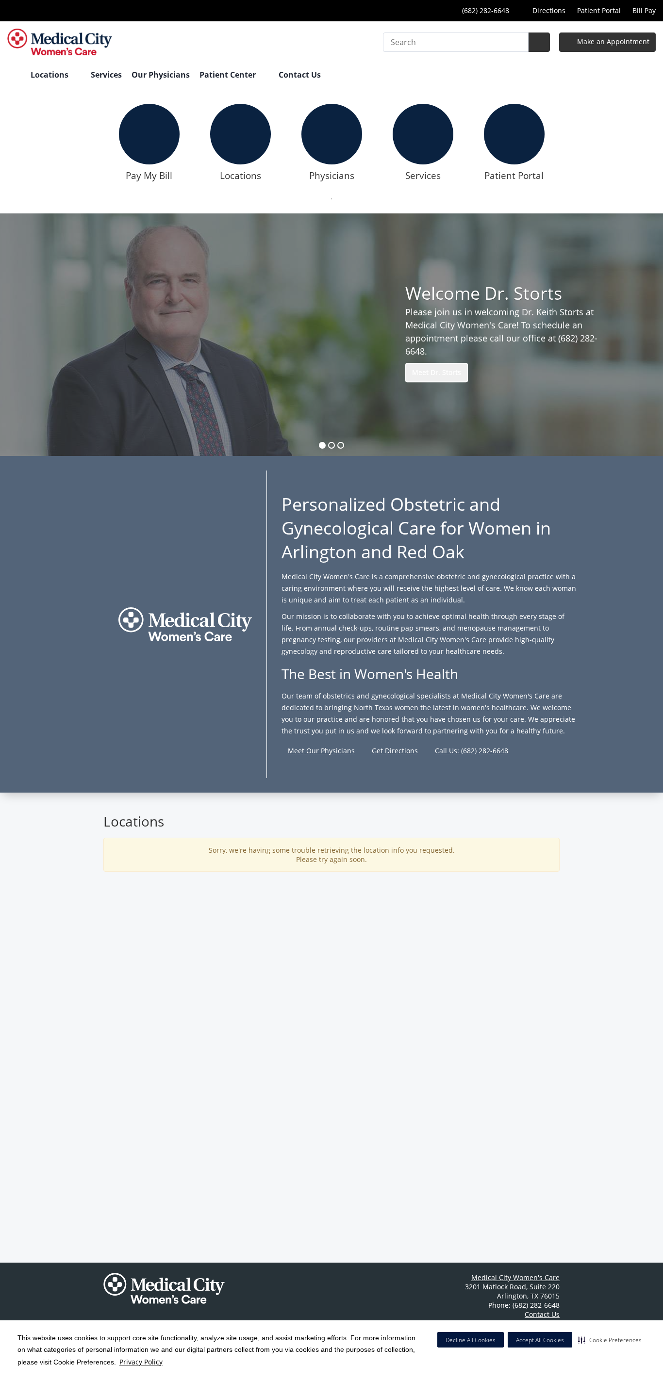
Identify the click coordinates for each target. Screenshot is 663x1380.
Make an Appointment (612, 41)
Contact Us (300, 74)
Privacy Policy (141, 1361)
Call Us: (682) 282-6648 (471, 750)
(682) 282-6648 (484, 10)
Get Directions (395, 750)
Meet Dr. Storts (436, 372)
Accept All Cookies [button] (540, 1340)
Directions (547, 10)
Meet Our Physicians (321, 750)
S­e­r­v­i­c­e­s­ (423, 175)
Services (106, 74)
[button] (610, 1340)
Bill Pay (644, 10)
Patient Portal (599, 10)
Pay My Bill (149, 175)
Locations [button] (50, 74)
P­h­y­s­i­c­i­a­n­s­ (331, 175)
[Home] (14, 76)
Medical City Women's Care (515, 1277)
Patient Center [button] (228, 74)
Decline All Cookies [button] (471, 1340)
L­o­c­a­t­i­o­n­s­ (240, 175)
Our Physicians (161, 74)
